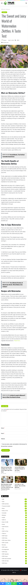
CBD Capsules (5, 554)
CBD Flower (4, 535)
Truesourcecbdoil (6, 506)
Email (2, 433)
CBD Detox (4, 563)
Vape (3, 501)
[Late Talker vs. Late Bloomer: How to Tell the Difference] (21, 479)
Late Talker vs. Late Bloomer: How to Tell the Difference (20, 485)
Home (3, 9)
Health (3, 517)
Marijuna (8, 9)
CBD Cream (4, 547)
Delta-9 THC (5, 510)
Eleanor (4, 40)
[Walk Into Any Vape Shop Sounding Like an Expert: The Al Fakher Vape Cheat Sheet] (7, 462)
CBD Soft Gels (5, 560)
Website (3, 438)
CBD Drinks (4, 538)
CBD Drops (4, 551)
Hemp (3, 524)
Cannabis (4, 513)
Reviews (4, 544)
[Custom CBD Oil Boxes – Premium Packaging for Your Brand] (21, 462)
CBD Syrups (5, 556)
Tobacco (4, 533)
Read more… (17, 340)
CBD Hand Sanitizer (6, 558)
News (3, 508)
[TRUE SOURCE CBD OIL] (9, 3)
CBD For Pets (5, 531)
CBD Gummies (5, 503)
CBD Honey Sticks (6, 540)
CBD (3, 499)
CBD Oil (4, 519)
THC (3, 528)
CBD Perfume (5, 526)
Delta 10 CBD (5, 522)
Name (3, 428)
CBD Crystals (5, 542)
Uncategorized (5, 549)
